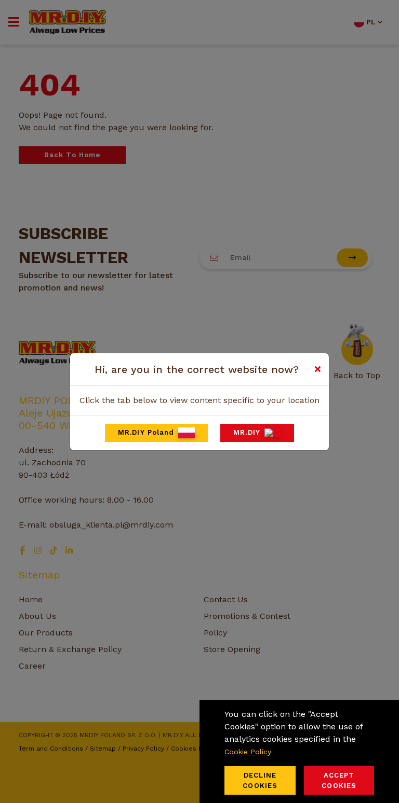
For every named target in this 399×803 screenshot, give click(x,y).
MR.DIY (246, 432)
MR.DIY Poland (146, 432)
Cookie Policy (247, 751)
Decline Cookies (260, 780)
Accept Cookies (339, 780)
